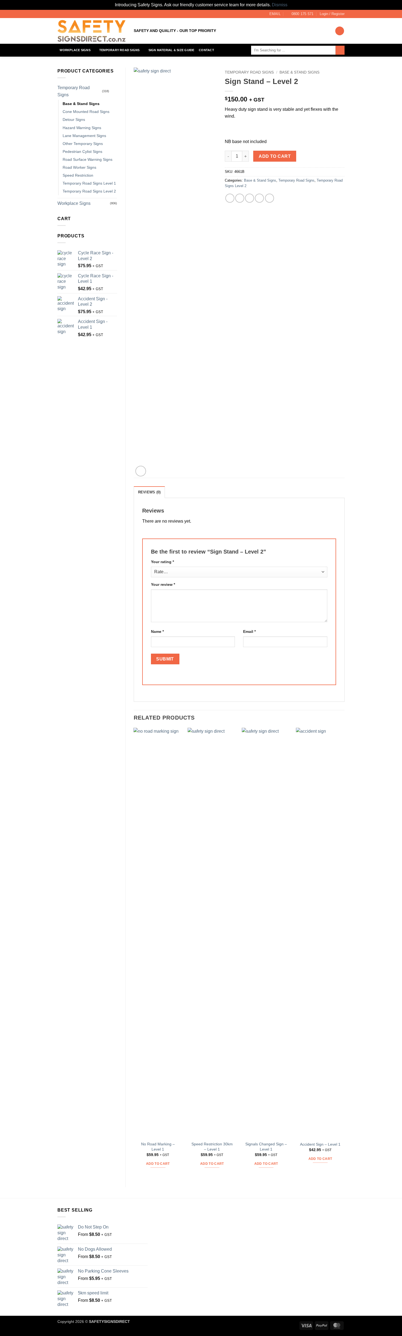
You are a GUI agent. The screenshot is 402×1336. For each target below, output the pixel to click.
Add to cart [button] (158, 1163)
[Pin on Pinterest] (259, 198)
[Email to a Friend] (249, 198)
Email (249, 631)
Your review (163, 584)
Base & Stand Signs (81, 103)
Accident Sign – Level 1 (320, 1144)
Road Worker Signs (79, 167)
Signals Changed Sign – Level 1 (266, 1146)
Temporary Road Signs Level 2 (89, 191)
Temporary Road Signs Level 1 (89, 183)
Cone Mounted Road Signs (86, 111)
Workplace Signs (75, 50)
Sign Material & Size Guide (171, 50)
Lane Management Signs (84, 135)
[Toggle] (113, 91)
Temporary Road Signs (119, 50)
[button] (332, 14)
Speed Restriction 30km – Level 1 (212, 1146)
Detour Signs (74, 119)
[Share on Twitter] (239, 198)
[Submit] (340, 50)
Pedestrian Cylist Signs (82, 151)
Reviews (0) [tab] (149, 492)
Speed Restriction (78, 175)
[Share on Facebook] (229, 198)
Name (157, 631)
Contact (206, 50)
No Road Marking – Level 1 (158, 1146)
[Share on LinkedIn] (269, 198)
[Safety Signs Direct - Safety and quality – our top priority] (91, 31)
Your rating (162, 562)
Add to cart (275, 156)
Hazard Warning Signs (82, 128)
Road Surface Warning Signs (87, 159)
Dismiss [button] (279, 4)
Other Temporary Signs (83, 143)
